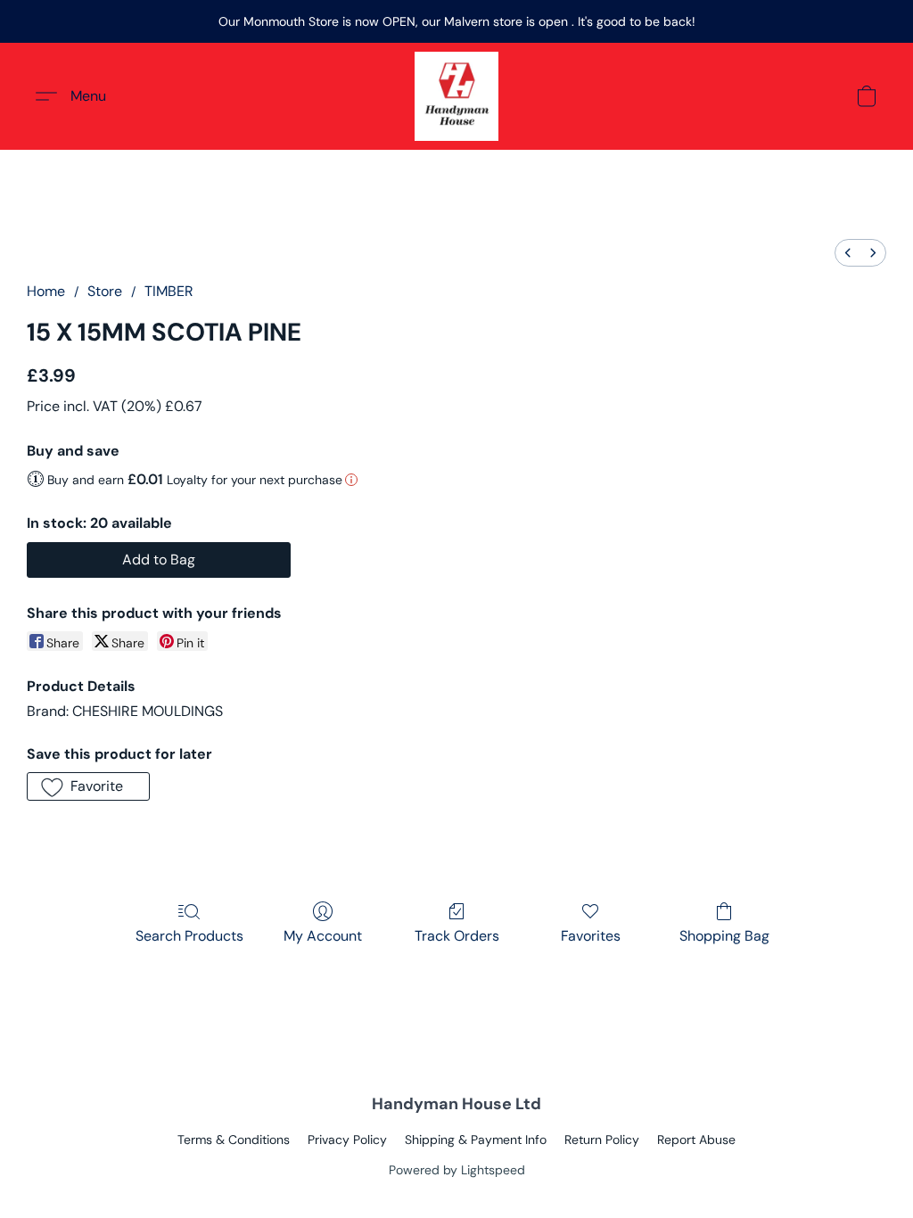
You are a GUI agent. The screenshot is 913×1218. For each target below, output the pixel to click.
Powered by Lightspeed (457, 1170)
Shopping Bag (724, 935)
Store (104, 291)
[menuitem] (847, 253)
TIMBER (168, 291)
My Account (323, 935)
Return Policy (601, 1140)
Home (46, 291)
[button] (456, 96)
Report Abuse (696, 1140)
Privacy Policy (347, 1140)
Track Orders (457, 935)
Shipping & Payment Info (476, 1140)
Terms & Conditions (233, 1140)
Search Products (189, 935)
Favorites (591, 935)
